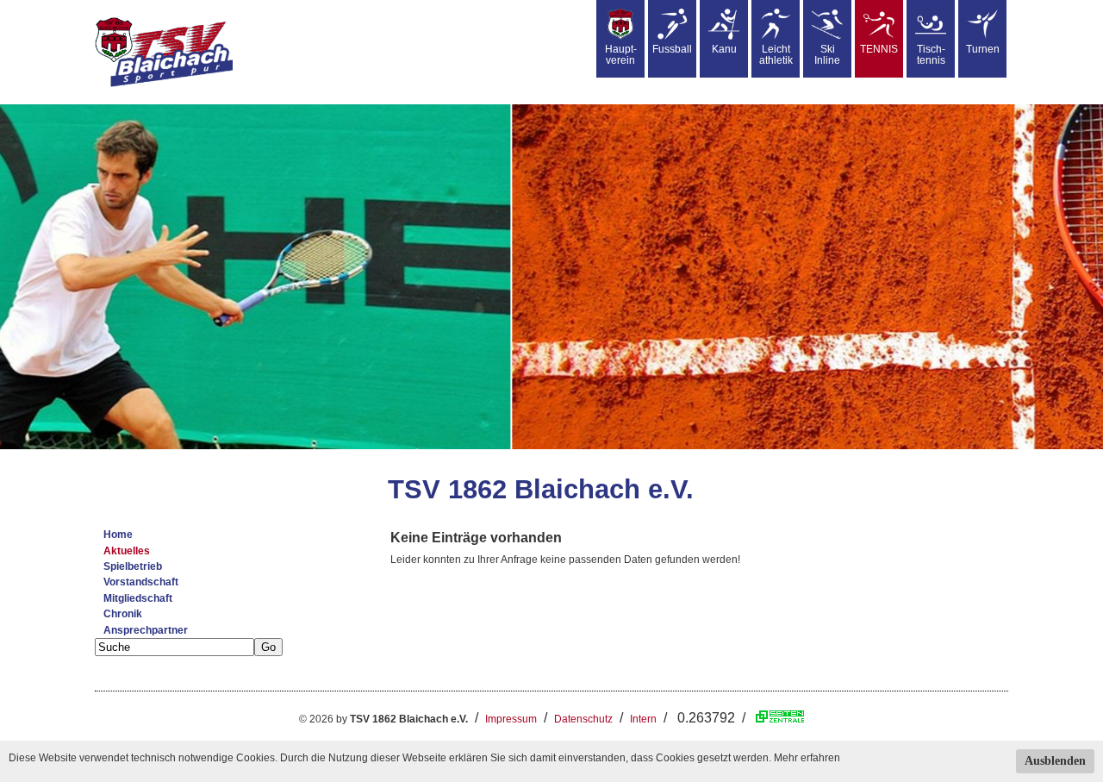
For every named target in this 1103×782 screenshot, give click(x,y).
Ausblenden (1055, 760)
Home (118, 535)
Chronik (122, 614)
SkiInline (827, 54)
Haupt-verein (621, 54)
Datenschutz (583, 719)
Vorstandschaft (140, 582)
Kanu (724, 49)
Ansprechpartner (145, 630)
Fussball (672, 49)
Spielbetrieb (132, 566)
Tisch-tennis (931, 54)
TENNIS (879, 49)
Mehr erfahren (807, 758)
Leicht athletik (776, 54)
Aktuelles (126, 551)
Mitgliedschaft (137, 598)
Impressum (511, 719)
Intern (643, 719)
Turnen (983, 49)
